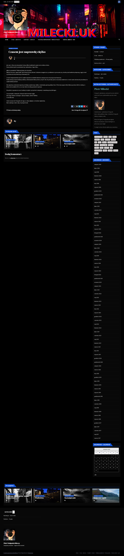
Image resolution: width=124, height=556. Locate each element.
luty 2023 (96, 309)
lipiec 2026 (97, 168)
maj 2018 (96, 408)
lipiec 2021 (96, 332)
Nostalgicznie (69, 143)
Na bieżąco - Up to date (13, 48)
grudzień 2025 (98, 191)
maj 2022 (96, 324)
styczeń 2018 (97, 419)
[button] (119, 40)
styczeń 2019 (97, 393)
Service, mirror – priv (69, 39)
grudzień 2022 (98, 317)
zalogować (13, 158)
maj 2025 (96, 214)
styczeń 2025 (97, 229)
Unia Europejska (98, 150)
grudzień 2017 (97, 423)
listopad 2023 (97, 275)
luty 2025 (96, 225)
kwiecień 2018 (97, 412)
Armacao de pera (98, 137)
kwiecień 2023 (97, 301)
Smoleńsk (107, 148)
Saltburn (96, 148)
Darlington (97, 139)
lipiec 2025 (97, 206)
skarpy (101, 148)
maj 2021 (96, 339)
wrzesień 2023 (98, 282)
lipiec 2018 (96, 400)
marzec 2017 (97, 438)
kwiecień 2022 (97, 328)
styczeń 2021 (97, 355)
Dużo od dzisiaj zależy (14, 110)
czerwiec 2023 (97, 294)
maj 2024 (96, 256)
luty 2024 (96, 267)
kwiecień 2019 (97, 385)
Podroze (97, 145)
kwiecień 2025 (97, 218)
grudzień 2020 (98, 358)
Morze (99, 142)
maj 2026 (96, 172)
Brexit (110, 137)
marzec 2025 (97, 222)
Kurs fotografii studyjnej (79, 110)
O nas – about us (16, 39)
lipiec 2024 (97, 248)
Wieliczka (116, 150)
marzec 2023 (97, 305)
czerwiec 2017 (97, 431)
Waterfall (110, 150)
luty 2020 (96, 374)
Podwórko (39, 143)
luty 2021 (96, 351)
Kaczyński (113, 139)
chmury (114, 137)
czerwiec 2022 (97, 320)
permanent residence (112, 142)
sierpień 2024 (97, 244)
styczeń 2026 (97, 187)
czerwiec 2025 (97, 210)
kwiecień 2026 (97, 176)
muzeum (104, 142)
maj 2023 (96, 298)
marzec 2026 (97, 180)
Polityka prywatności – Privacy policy (49, 39)
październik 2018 (98, 396)
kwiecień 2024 (97, 260)
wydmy (96, 153)
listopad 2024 (97, 233)
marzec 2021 (97, 347)
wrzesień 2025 (98, 199)
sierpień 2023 (97, 286)
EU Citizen (107, 139)
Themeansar (30, 553)
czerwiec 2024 (98, 252)
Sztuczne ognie (100, 498)
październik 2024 (98, 237)
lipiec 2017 (96, 427)
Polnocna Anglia (103, 145)
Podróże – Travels (98, 78)
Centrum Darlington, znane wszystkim (17, 143)
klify (96, 142)
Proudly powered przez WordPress (11, 553)
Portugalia (110, 145)
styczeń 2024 (97, 271)
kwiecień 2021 (97, 343)
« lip (95, 475)
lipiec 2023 (97, 290)
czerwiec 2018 (97, 404)
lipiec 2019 (96, 381)
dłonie (102, 139)
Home (6, 39)
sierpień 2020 (97, 366)
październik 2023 (98, 279)
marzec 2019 (97, 389)
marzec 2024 (97, 263)
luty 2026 (96, 183)
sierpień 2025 (97, 203)
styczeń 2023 (97, 313)
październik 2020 (98, 362)
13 (106, 462)
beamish (105, 137)
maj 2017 (96, 434)
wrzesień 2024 (98, 241)
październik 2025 (98, 195)
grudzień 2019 (97, 377)
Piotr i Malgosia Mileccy (12, 32)
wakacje (105, 150)
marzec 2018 (97, 415)
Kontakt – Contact (29, 39)
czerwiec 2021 (97, 336)
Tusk (111, 148)
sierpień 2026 (97, 164)
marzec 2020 (97, 370)
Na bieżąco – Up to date (100, 74)
